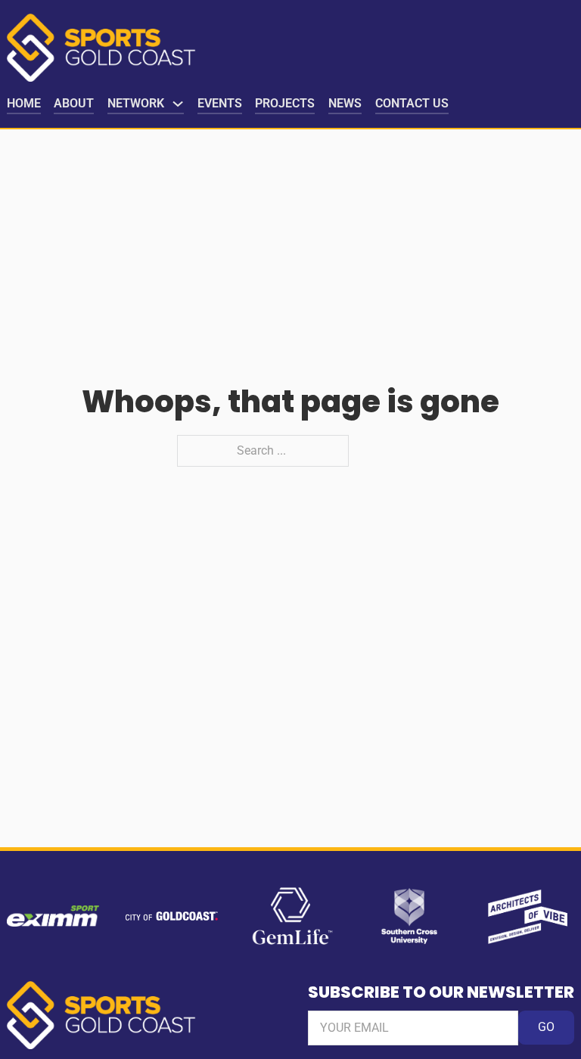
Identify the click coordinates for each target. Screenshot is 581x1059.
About (74, 103)
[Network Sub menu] (178, 104)
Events (219, 103)
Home (24, 103)
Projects (285, 103)
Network (135, 103)
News (345, 103)
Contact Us (412, 103)
